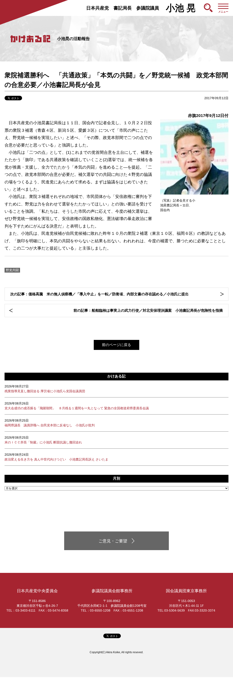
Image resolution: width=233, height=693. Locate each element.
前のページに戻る (116, 345)
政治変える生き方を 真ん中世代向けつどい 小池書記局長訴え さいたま (56, 457)
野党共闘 (12, 270)
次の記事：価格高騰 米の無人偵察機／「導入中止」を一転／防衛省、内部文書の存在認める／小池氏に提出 (99, 294)
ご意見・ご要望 (113, 541)
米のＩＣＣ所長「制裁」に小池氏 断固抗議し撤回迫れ (43, 440)
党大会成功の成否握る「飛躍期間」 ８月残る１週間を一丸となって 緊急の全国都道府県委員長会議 (77, 406)
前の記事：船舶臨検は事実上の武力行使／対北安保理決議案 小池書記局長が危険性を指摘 (148, 310)
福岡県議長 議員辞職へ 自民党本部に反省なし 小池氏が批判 (50, 423)
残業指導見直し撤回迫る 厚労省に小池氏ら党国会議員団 (45, 388)
